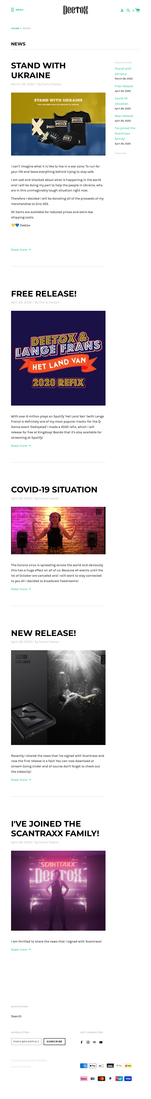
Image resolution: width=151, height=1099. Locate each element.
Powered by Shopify (21, 1066)
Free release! (44, 294)
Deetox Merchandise (34, 1060)
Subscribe (120, 153)
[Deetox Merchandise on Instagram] (88, 1042)
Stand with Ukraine (38, 70)
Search (16, 1016)
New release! (43, 633)
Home (15, 28)
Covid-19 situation (54, 489)
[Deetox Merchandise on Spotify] (94, 1042)
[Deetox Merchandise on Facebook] (81, 1042)
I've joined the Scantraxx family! (55, 828)
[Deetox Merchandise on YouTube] (100, 1042)
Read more (19, 250)
